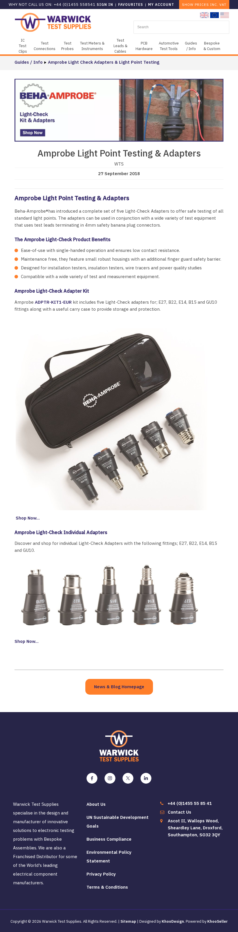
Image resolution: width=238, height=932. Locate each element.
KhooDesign (173, 921)
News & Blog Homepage (119, 686)
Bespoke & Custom (211, 46)
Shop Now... (27, 518)
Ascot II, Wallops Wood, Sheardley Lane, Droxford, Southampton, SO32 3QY (195, 827)
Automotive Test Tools (169, 46)
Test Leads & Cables (120, 46)
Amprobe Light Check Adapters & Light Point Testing (103, 62)
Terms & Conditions (107, 887)
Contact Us (179, 812)
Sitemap (128, 921)
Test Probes (67, 46)
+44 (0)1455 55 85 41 (189, 803)
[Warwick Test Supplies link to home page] (53, 22)
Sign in (105, 4)
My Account (161, 4)
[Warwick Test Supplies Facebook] (92, 778)
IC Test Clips (23, 46)
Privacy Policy (101, 874)
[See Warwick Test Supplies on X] (128, 778)
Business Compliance (108, 839)
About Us (96, 804)
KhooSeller (217, 921)
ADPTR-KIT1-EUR (53, 302)
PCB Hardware (144, 46)
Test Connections (44, 46)
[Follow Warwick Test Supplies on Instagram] (110, 778)
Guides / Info (191, 46)
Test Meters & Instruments (92, 46)
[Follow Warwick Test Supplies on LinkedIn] (146, 778)
